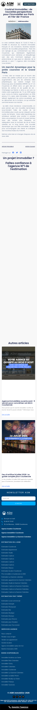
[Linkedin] (20, 697)
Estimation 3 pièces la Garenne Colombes (15, 589)
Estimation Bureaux (7, 616)
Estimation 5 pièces (7, 565)
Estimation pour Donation (9, 622)
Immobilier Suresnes (8, 685)
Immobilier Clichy (7, 663)
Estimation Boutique (7, 613)
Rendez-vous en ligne (8, 637)
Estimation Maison (7, 568)
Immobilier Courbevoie (8, 669)
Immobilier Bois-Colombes (10, 660)
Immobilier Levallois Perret (10, 676)
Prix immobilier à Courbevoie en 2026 (13, 574)
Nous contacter (6, 634)
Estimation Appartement (9, 550)
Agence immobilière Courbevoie (12, 533)
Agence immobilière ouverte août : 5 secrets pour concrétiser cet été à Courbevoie (18, 403)
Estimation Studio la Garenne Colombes (14, 583)
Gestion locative (6, 643)
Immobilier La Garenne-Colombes (12, 672)
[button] (19, 4)
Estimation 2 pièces (7, 562)
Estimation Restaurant (8, 607)
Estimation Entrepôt (7, 604)
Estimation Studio (7, 553)
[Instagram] (17, 697)
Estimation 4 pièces (7, 559)
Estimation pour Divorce (9, 619)
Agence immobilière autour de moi (12, 646)
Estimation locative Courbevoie (11, 571)
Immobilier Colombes (8, 666)
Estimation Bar (6, 610)
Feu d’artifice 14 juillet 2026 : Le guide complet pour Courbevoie (16, 475)
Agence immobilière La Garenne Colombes (16, 537)
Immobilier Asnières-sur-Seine (11, 657)
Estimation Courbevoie (8, 546)
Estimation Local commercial (10, 601)
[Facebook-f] (14, 697)
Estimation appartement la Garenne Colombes (16, 580)
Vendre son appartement (9, 640)
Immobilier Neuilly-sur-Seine (10, 679)
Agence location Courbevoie (11, 529)
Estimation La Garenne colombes (12, 577)
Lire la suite (6, 414)
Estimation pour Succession (10, 625)
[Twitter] (23, 697)
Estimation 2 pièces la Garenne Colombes (15, 586)
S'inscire (18, 503)
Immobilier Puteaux (7, 682)
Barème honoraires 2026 (9, 649)
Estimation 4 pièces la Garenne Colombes (15, 592)
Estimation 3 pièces (7, 556)
